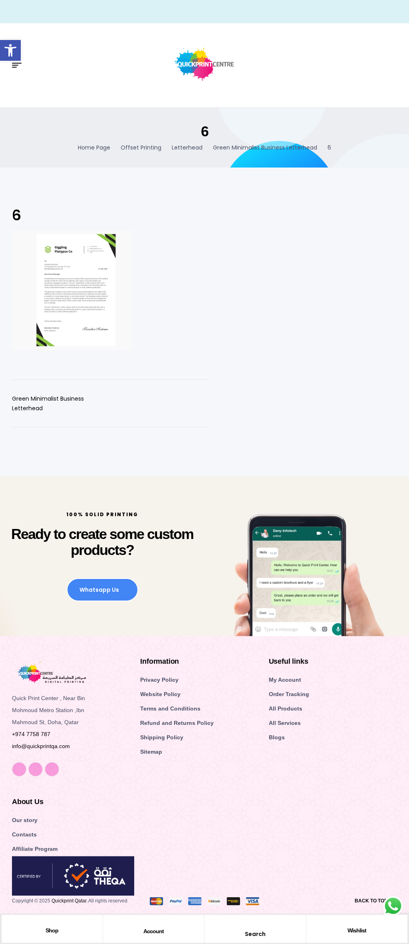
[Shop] (52, 923)
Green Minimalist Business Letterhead (265, 148)
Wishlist (356, 930)
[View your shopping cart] (394, 66)
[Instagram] (35, 769)
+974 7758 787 (31, 734)
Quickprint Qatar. (69, 901)
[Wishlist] (357, 923)
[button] (10, 50)
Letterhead (187, 148)
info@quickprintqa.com (41, 746)
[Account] (153, 923)
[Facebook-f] (19, 769)
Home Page (94, 148)
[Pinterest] (52, 769)
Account (153, 931)
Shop (52, 930)
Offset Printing (141, 148)
